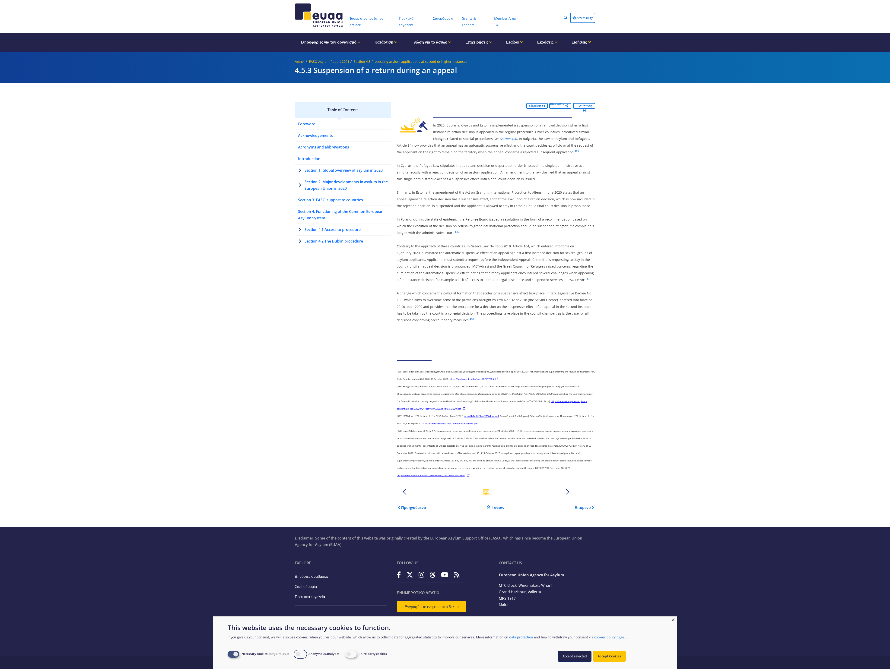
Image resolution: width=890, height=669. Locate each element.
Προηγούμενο (413, 507)
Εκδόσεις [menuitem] (545, 42)
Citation (535, 106)
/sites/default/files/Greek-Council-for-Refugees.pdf (451, 424)
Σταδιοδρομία (306, 586)
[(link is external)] (399, 574)
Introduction (309, 158)
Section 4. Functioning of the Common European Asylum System (340, 215)
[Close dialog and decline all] (673, 619)
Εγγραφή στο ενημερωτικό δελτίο (432, 606)
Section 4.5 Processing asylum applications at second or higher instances (410, 61)
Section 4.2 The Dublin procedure (334, 241)
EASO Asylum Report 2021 (329, 61)
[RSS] (457, 574)
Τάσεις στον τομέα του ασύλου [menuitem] (366, 21)
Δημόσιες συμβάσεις (312, 576)
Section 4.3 (508, 138)
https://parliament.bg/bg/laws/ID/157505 (472, 379)
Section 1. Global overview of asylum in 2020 (344, 170)
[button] (565, 17)
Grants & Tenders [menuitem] (469, 21)
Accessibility (584, 18)
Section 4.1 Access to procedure (333, 229)
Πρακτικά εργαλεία (310, 596)
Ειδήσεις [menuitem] (580, 42)
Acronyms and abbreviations (323, 147)
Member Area (505, 18)
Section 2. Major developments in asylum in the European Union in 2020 (346, 185)
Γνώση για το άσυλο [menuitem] (429, 42)
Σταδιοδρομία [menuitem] (443, 18)
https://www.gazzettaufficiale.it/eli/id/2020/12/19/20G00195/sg (431, 475)
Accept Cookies (609, 656)
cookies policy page (609, 637)
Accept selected (575, 656)
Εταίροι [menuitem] (513, 42)
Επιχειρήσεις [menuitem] (477, 42)
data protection (521, 637)
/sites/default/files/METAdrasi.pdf (481, 416)
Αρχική (300, 61)
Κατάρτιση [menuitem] (384, 42)
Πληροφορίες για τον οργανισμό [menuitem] (328, 42)
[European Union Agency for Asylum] (320, 15)
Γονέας (498, 507)
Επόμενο (583, 507)
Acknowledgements (315, 135)
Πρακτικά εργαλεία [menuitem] (406, 21)
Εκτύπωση (584, 106)
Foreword (306, 123)
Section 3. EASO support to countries (330, 199)
